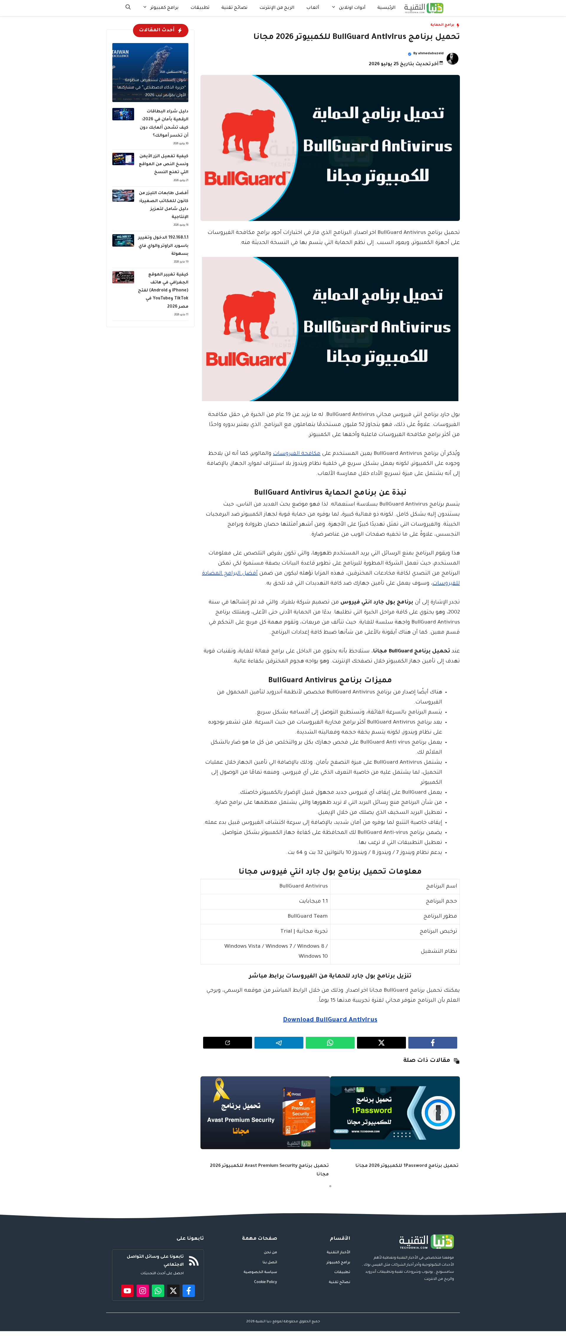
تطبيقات (200, 8)
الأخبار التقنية (338, 1253)
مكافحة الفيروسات (296, 454)
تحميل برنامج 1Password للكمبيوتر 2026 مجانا (406, 1166)
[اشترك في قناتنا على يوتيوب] (127, 1291)
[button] (128, 8)
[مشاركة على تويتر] (381, 1043)
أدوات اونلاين (352, 8)
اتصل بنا (270, 1263)
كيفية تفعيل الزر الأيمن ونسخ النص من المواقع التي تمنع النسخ (163, 164)
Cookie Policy (265, 1282)
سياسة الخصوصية (260, 1272)
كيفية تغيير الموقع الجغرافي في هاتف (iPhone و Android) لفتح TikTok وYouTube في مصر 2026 (163, 291)
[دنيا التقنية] (423, 8)
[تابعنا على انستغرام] (142, 1291)
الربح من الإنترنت (276, 8)
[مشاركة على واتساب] (330, 1043)
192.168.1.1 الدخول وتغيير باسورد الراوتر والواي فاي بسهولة (163, 246)
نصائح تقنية (234, 8)
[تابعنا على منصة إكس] (173, 1291)
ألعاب (312, 8)
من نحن (270, 1253)
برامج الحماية (442, 25)
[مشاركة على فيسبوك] (432, 1043)
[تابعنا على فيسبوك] (188, 1291)
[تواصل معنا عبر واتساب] (158, 1291)
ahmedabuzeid (431, 54)
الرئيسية (386, 8)
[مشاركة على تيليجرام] (278, 1043)
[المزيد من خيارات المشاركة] (227, 1043)
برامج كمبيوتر (164, 8)
